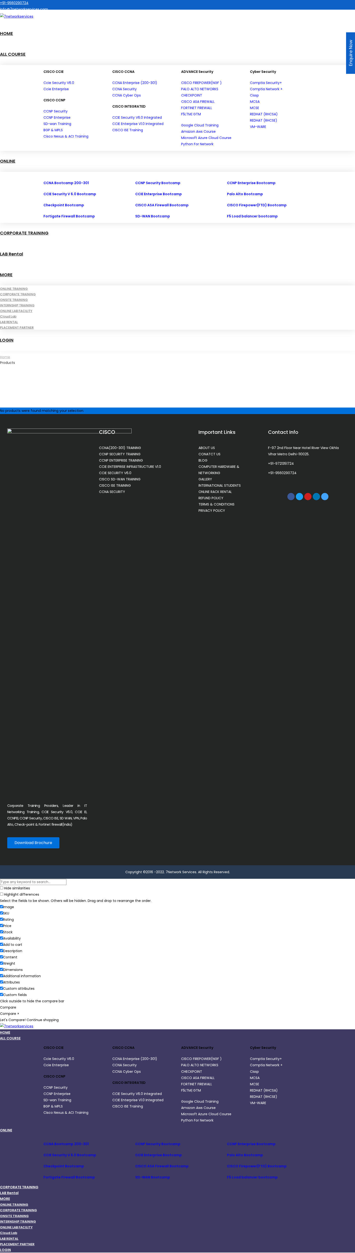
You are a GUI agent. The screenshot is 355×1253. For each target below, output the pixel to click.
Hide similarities (16, 888)
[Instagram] (324, 496)
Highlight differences (21, 894)
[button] (33, 842)
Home (5, 357)
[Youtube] (308, 496)
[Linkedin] (316, 496)
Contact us (9, 24)
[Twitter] (299, 496)
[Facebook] (291, 496)
